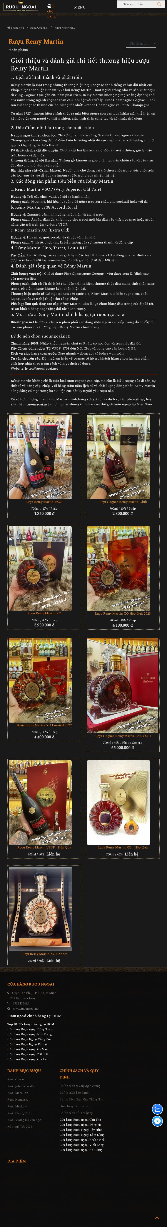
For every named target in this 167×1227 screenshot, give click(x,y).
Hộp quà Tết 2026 (19, 1126)
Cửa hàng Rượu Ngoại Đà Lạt (27, 1044)
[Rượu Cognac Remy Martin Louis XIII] (122, 685)
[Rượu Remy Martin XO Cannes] (44, 909)
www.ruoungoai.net (26, 1008)
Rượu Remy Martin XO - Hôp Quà (123, 847)
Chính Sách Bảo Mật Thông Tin (81, 1099)
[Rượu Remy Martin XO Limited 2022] (44, 680)
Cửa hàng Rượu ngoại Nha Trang (29, 1034)
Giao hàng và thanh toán (77, 1106)
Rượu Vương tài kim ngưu (24, 1120)
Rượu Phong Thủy (19, 1113)
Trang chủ (17, 28)
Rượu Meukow (17, 1106)
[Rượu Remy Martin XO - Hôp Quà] (122, 802)
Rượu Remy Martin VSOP (44, 501)
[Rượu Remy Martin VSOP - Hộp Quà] (44, 802)
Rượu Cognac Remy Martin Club (123, 501)
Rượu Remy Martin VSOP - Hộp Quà (44, 847)
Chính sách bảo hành (74, 1092)
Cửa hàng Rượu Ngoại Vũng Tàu (29, 1039)
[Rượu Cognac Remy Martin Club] (122, 457)
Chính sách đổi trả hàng (76, 1113)
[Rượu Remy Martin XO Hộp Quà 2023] (122, 568)
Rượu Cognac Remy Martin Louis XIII (123, 736)
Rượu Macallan (17, 1093)
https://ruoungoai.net (41, 368)
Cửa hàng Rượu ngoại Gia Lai (27, 1059)
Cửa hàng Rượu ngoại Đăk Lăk (28, 1054)
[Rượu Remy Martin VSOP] (44, 457)
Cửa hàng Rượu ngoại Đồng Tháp (30, 1029)
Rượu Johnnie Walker (22, 1086)
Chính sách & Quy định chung (80, 1086)
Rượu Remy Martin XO (44, 613)
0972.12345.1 (21, 1003)
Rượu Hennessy (17, 1099)
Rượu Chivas (15, 1079)
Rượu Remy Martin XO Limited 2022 (44, 725)
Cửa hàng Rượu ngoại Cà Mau (27, 1049)
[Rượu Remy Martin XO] (44, 568)
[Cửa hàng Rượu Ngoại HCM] (20, 5)
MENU (80, 7)
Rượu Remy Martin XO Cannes (44, 953)
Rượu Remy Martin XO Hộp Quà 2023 (123, 613)
